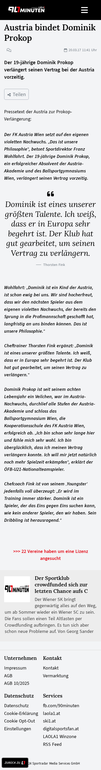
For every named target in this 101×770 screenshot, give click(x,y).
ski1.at (49, 721)
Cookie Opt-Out (19, 721)
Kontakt (51, 668)
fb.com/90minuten (61, 705)
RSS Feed (52, 744)
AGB (8, 675)
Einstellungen (17, 728)
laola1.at (51, 713)
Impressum (15, 668)
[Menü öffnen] (85, 10)
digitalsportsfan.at (61, 728)
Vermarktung (55, 675)
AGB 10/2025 (16, 683)
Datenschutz (16, 705)
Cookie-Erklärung (21, 713)
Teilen (18, 94)
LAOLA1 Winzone (59, 736)
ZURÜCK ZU (12, 763)
